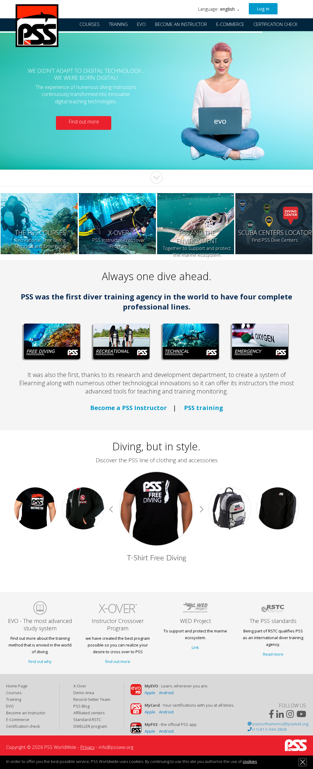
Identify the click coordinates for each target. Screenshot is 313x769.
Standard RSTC (87, 719)
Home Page (17, 686)
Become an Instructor (26, 713)
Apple (150, 692)
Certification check (23, 726)
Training (13, 699)
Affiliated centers (89, 713)
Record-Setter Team (91, 699)
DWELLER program (90, 726)
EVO (10, 706)
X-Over (79, 686)
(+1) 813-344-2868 (269, 729)
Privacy (87, 747)
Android (166, 692)
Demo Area (83, 692)
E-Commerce (17, 719)
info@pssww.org (116, 747)
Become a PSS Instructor (128, 408)
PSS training (203, 408)
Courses (14, 692)
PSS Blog (81, 706)
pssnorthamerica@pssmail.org (280, 724)
